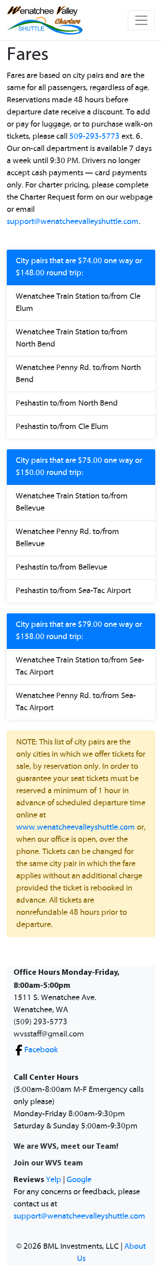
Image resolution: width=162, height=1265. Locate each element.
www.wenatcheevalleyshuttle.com (75, 827)
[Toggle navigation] (141, 20)
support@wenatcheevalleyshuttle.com (73, 221)
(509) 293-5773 (41, 1022)
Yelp (53, 1179)
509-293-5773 (94, 136)
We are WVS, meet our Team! (66, 1146)
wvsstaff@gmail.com (49, 1034)
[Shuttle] (45, 20)
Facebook (41, 1050)
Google (79, 1179)
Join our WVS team (48, 1162)
